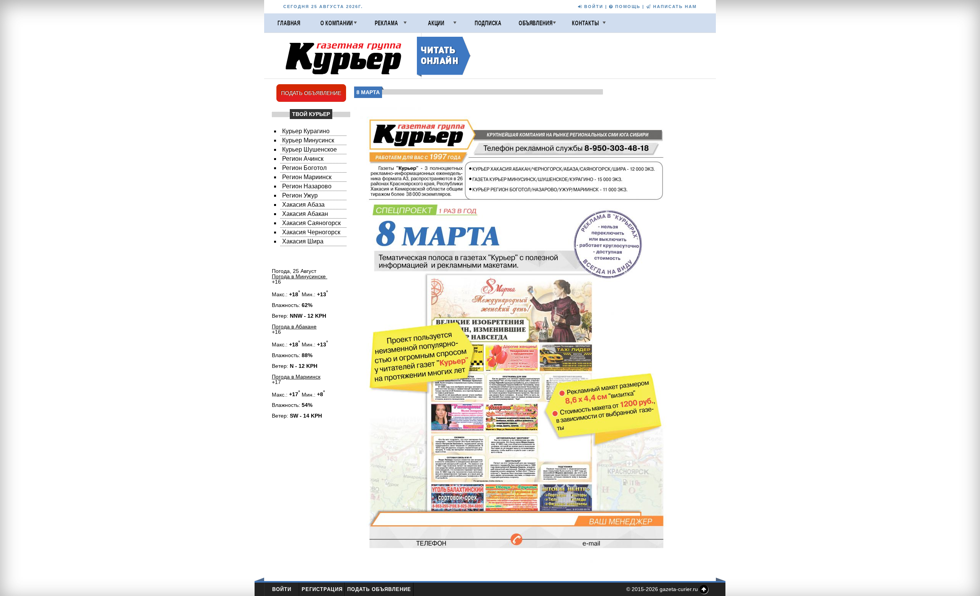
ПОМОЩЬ (626, 6)
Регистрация (322, 589)
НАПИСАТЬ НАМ (674, 6)
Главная (289, 23)
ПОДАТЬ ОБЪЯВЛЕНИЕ (311, 93)
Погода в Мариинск (296, 377)
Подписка (488, 23)
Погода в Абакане (294, 326)
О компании (336, 23)
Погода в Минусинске (299, 276)
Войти (281, 589)
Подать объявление (379, 589)
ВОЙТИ (592, 6)
